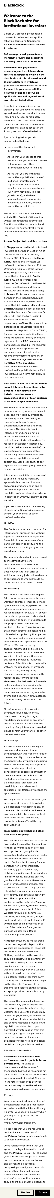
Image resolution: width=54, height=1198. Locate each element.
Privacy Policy (16, 1136)
